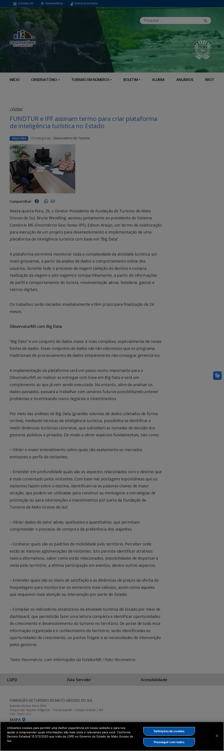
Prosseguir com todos (169, 742)
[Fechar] (217, 736)
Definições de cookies (169, 731)
